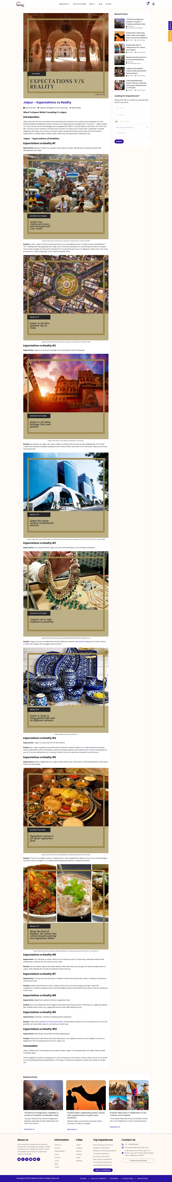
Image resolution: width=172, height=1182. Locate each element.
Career (57, 1157)
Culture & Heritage (46, 108)
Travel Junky (63, 108)
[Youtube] (34, 1159)
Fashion (129, 27)
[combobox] (117, 121)
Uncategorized (139, 27)
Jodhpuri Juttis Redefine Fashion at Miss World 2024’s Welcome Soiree (136, 70)
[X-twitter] (23, 1159)
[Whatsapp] (38, 1159)
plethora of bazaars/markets (51, 1022)
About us (58, 1145)
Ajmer (78, 1157)
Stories (57, 1148)
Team (57, 1167)
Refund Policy (142, 1178)
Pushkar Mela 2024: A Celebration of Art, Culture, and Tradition (135, 47)
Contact (83, 1178)
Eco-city (56, 108)
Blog (56, 1164)
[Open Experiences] (69, 4)
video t (27, 644)
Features (139, 63)
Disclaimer (114, 1178)
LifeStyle (134, 27)
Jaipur (78, 1145)
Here (91, 750)
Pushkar (79, 1161)
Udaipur (79, 1154)
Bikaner (79, 1151)
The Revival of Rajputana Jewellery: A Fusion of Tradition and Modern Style (135, 21)
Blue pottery (80, 641)
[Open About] (95, 4)
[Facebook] (19, 1159)
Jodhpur (79, 1148)
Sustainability (60, 1151)
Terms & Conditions (98, 1178)
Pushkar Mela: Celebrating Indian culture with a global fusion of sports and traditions (136, 35)
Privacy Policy (128, 1178)
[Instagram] (26, 1159)
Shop (57, 1154)
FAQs (57, 1161)
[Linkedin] (30, 1159)
